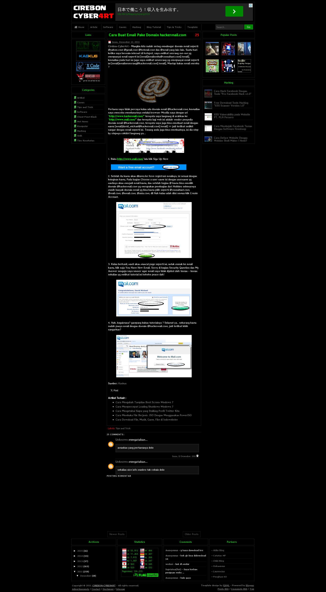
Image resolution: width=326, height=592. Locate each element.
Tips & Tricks (174, 27)
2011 (79, 571)
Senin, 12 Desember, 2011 (184, 456)
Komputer (82, 126)
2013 (80, 561)
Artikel (81, 97)
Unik (79, 135)
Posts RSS (223, 588)
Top (252, 588)
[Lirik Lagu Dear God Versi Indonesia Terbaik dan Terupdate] (244, 71)
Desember (85, 575)
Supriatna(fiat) (173, 569)
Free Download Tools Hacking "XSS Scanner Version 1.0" (231, 104)
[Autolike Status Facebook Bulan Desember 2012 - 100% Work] (228, 71)
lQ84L (226, 585)
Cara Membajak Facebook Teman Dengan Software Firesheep (233, 127)
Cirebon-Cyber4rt (118, 46)
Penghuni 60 (220, 576)
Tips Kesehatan (85, 140)
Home (80, 27)
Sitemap (120, 589)
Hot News (82, 121)
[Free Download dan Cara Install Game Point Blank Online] (228, 54)
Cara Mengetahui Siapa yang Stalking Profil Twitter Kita (147, 410)
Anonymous (171, 550)
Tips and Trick (123, 428)
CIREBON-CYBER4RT (104, 585)
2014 (80, 555)
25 (197, 35)
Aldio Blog (218, 550)
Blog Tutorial (154, 27)
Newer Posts (117, 534)
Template (192, 27)
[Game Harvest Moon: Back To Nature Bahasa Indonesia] (212, 71)
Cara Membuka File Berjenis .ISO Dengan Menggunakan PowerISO (154, 415)
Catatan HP (219, 555)
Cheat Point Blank (87, 116)
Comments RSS (239, 588)
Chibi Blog (218, 560)
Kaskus (122, 383)
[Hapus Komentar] (197, 456)
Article (93, 27)
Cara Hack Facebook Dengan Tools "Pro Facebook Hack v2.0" (232, 92)
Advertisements (80, 589)
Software (108, 27)
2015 (80, 550)
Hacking (136, 27)
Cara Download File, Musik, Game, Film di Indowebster (147, 419)
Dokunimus (219, 566)
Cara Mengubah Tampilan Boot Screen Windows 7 (144, 402)
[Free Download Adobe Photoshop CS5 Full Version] (244, 54)
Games (122, 27)
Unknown (121, 439)
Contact (96, 589)
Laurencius (219, 571)
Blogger (250, 585)
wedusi (169, 564)
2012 (80, 566)
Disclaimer (108, 589)
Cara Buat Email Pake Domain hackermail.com (147, 35)
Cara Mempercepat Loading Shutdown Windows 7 (144, 406)
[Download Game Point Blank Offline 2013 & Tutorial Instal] (212, 54)
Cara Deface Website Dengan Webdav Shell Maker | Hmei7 (231, 139)
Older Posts (191, 534)
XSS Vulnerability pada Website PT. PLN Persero (232, 116)
